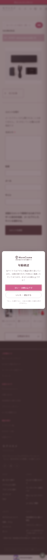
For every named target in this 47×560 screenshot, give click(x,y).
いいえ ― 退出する (23, 295)
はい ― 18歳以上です (23, 287)
